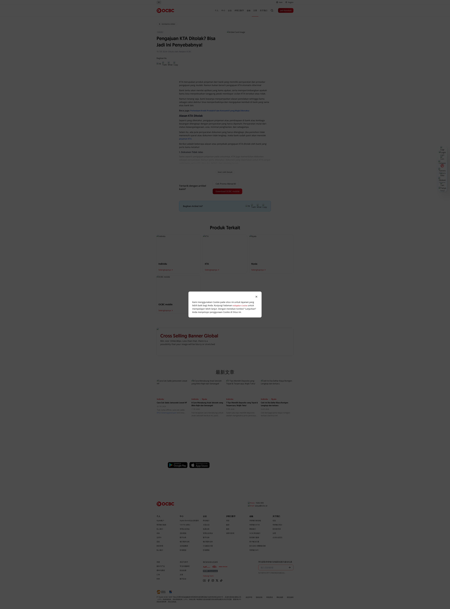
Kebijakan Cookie (240, 305)
